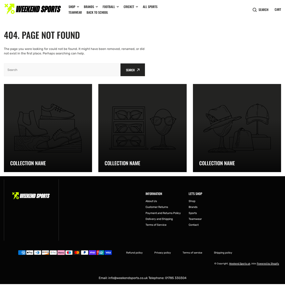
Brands (89, 7)
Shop (72, 7)
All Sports (150, 6)
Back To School (97, 12)
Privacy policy (162, 252)
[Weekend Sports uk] (33, 9)
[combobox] (61, 69)
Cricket (129, 7)
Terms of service (192, 252)
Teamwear (75, 12)
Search (263, 9)
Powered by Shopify (268, 263)
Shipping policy (223, 252)
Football (109, 7)
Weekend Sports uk (239, 263)
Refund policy (134, 252)
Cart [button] (278, 9)
